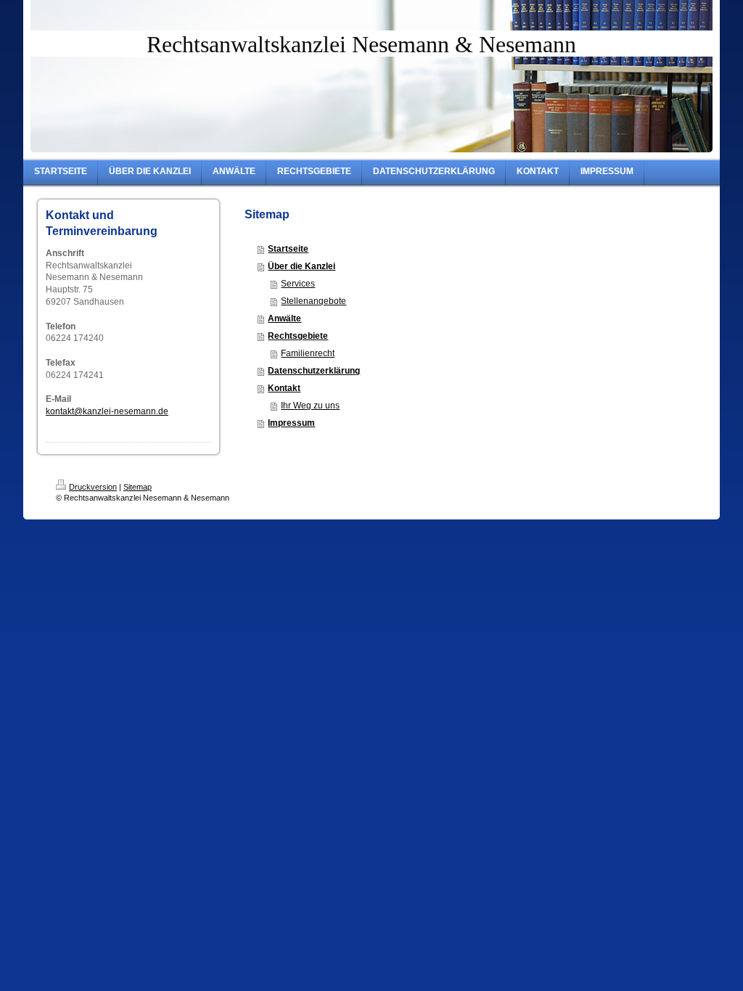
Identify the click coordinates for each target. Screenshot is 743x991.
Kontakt (284, 388)
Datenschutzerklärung (314, 371)
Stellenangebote (313, 301)
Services (298, 284)
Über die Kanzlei (301, 266)
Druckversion (93, 486)
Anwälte (284, 318)
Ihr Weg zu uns (310, 405)
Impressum (291, 423)
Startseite (288, 249)
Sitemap (137, 486)
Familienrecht (307, 353)
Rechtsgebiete (298, 336)
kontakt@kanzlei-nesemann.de (107, 411)
